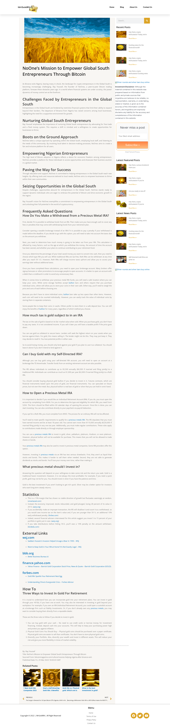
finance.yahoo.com (36, 563)
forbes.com (53, 515)
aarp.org (36, 507)
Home (112, 7)
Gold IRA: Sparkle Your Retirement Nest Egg (45, 576)
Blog (122, 7)
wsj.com (28, 537)
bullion (71, 283)
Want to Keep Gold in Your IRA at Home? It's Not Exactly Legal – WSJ (54, 547)
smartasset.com (34, 501)
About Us (133, 7)
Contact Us (147, 7)
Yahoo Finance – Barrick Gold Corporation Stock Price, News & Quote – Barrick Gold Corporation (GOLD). (69, 566)
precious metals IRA (77, 420)
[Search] (147, 21)
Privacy (137, 152)
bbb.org (28, 553)
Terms (131, 152)
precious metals (47, 454)
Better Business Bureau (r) (38, 556)
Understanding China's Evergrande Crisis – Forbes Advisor (51, 582)
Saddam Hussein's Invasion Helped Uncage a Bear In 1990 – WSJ (53, 541)
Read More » (133, 38)
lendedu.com (33, 527)
